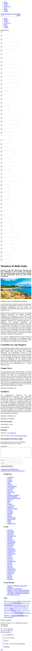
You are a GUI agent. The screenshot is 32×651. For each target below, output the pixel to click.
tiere (10, 615)
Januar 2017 (10, 560)
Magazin (6, 3)
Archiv (6, 5)
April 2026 (10, 530)
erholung (15, 605)
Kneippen (9, 504)
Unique (9, 522)
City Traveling (11, 487)
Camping (9, 481)
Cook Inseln (6, 603)
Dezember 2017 (11, 549)
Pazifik (18, 610)
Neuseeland (10, 507)
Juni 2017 (9, 557)
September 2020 (11, 536)
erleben (20, 605)
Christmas (9, 484)
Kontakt (6, 11)
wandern (20, 615)
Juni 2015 (9, 576)
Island (8, 501)
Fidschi (27, 605)
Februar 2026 (10, 531)
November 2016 (11, 561)
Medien (6, 9)
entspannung (8, 605)
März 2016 (10, 567)
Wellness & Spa (11, 523)
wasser (26, 615)
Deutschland (17, 603)
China (8, 483)
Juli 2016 (9, 563)
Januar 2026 (10, 533)
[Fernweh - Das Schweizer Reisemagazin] (11, 14)
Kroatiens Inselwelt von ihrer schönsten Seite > (13, 470)
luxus (8, 608)
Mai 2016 (9, 566)
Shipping (9, 514)
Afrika (5, 601)
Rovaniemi (10, 511)
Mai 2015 (9, 578)
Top (2, 649)
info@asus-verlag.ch (6, 632)
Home (5, 2)
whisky (6, 617)
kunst (5, 608)
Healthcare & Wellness (13, 495)
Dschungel (24, 603)
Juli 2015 (9, 575)
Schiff (12, 613)
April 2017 (10, 558)
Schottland (10, 513)
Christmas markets (12, 486)
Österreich (10, 617)
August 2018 (10, 545)
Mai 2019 (9, 539)
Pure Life (9, 510)
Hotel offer (10, 499)
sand (5, 613)
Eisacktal (27, 603)
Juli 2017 (9, 555)
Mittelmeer (16, 608)
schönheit (26, 613)
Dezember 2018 (11, 542)
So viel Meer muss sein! (13, 594)
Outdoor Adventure (12, 508)
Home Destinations (12, 496)
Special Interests (11, 517)
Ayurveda (9, 480)
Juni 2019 (9, 537)
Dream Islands (11, 492)
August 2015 (10, 573)
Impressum (7, 646)
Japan (8, 502)
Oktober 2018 (10, 543)
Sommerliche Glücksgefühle (14, 588)
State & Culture (11, 519)
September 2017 (11, 554)
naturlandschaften (24, 608)
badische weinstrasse (22, 601)
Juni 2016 (9, 564)
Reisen (25, 610)
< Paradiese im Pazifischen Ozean (9, 469)
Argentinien (10, 477)
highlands (16, 606)
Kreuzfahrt (23, 606)
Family (9, 493)
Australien (14, 601)
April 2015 (10, 579)
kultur (27, 606)
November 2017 (11, 551)
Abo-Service (7, 6)
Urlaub (13, 615)
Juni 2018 (9, 546)
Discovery (10, 490)
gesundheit (6, 606)
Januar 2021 (10, 534)
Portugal (21, 610)
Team (5, 8)
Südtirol (9, 520)
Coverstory (10, 489)
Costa (10, 603)
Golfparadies (10, 606)
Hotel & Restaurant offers (14, 498)
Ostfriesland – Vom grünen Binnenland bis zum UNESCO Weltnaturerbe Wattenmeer (18, 592)
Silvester (9, 516)
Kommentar (4, 446)
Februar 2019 (10, 540)
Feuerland (24, 605)
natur (20, 608)
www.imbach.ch (5, 427)
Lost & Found (11, 505)
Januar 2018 (10, 548)
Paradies (13, 610)
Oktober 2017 (10, 552)
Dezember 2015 (11, 569)
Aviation (9, 478)
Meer (12, 608)
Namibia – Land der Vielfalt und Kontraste (18, 590)
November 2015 (11, 570)
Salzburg (28, 610)
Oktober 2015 (10, 572)
